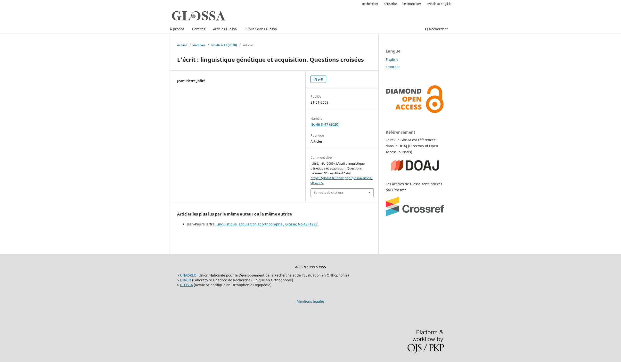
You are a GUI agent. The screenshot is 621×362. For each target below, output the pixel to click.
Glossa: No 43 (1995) (302, 224)
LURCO (185, 280)
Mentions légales (311, 301)
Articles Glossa (225, 29)
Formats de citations (328, 192)
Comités (198, 29)
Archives (199, 45)
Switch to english (439, 3)
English (392, 59)
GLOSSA (186, 285)
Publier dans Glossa (261, 29)
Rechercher (438, 29)
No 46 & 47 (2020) (224, 45)
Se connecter (411, 3)
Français (392, 66)
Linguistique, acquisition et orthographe (249, 224)
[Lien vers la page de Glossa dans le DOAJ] (415, 174)
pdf (320, 79)
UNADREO (188, 275)
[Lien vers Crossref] (415, 215)
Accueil (182, 45)
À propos (177, 29)
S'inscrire (390, 3)
